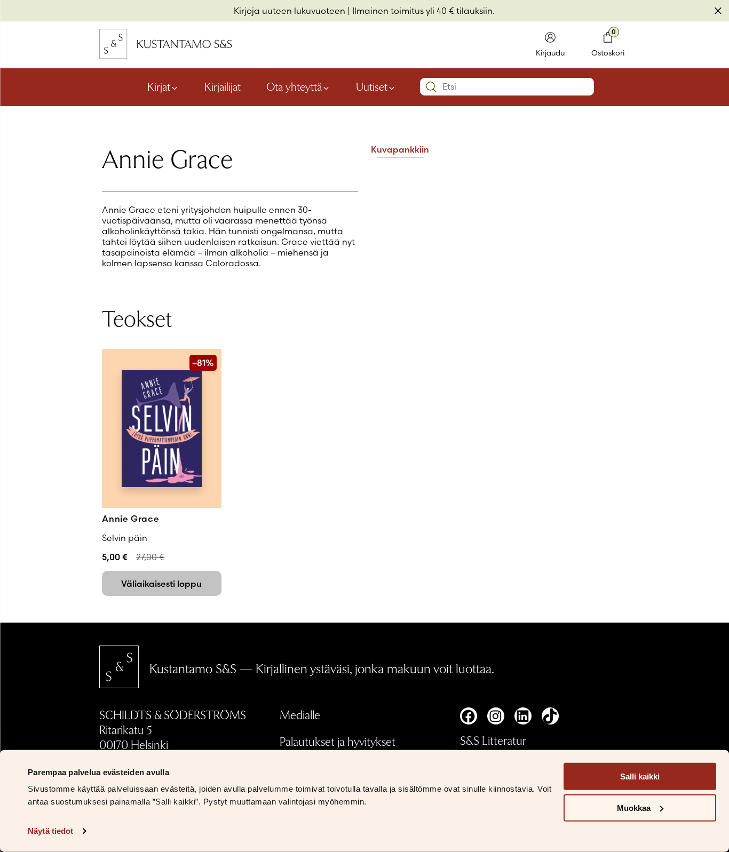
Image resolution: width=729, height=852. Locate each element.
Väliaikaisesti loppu (161, 583)
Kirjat (158, 86)
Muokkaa (634, 808)
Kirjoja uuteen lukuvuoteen (289, 10)
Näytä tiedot (50, 830)
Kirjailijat (222, 86)
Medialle (300, 714)
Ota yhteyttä (294, 86)
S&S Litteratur (493, 740)
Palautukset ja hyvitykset (337, 741)
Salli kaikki (640, 776)
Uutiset (371, 86)
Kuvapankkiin (400, 150)
